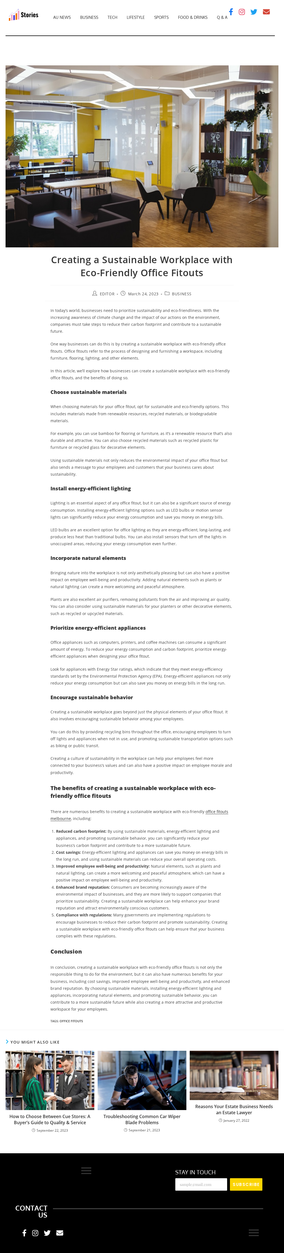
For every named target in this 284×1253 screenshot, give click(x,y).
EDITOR (107, 293)
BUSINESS (89, 17)
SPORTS (161, 17)
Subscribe (246, 1184)
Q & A (222, 17)
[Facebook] (231, 12)
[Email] (266, 12)
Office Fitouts (71, 1021)
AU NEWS (62, 17)
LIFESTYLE (136, 17)
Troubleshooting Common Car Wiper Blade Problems (142, 1119)
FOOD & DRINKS (192, 17)
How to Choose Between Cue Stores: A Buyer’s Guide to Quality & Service (49, 1119)
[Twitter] (253, 12)
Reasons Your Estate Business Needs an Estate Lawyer (234, 1109)
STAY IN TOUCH (195, 1172)
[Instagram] (242, 12)
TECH (112, 17)
